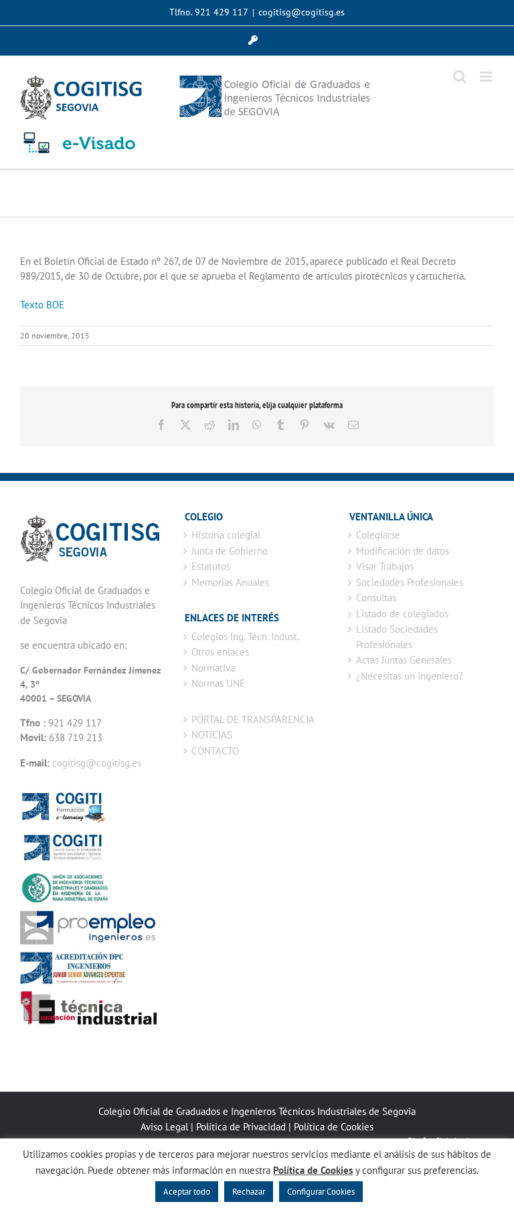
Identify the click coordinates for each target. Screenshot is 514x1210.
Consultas (376, 597)
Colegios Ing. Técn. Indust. (245, 636)
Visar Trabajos (385, 566)
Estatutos (210, 566)
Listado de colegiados (402, 613)
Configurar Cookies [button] (321, 1191)
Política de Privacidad (241, 1126)
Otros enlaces (220, 651)
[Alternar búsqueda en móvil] (459, 77)
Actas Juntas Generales (404, 659)
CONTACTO (215, 750)
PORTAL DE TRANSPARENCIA (253, 719)
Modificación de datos (402, 550)
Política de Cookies (333, 1126)
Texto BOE (42, 304)
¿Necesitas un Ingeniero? (409, 676)
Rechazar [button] (248, 1191)
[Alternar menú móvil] (487, 77)
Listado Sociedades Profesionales (397, 637)
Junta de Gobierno (229, 550)
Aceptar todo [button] (186, 1191)
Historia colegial (225, 534)
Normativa (213, 668)
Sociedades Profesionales (409, 582)
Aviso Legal (164, 1126)
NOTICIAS (211, 734)
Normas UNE (218, 683)
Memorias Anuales (230, 582)
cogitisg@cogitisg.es (301, 12)
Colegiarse (378, 534)
